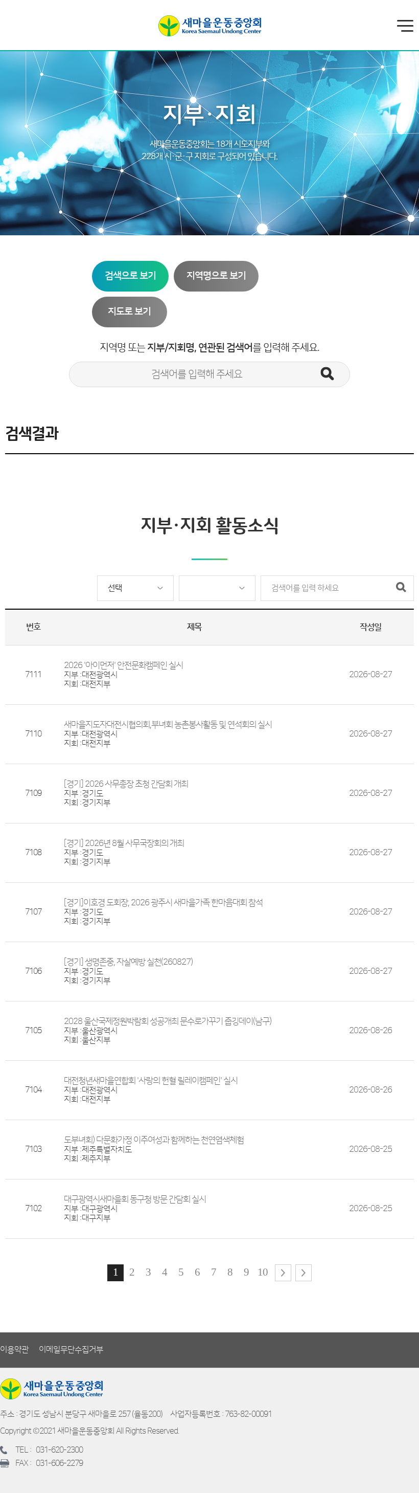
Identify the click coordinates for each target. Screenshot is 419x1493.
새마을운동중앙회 (209, 25)
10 (263, 1272)
